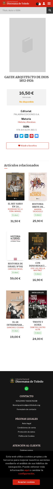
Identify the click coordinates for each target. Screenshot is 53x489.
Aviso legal (26, 423)
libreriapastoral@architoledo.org (26, 405)
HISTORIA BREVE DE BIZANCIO (37, 205)
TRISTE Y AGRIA (38, 323)
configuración (26, 473)
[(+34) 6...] (26, 389)
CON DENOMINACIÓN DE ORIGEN (37, 264)
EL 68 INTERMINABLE (15, 323)
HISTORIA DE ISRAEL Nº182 (15, 265)
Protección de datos (26, 432)
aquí (26, 470)
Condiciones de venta (26, 428)
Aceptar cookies (26, 482)
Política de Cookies (27, 436)
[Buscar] (49, 10)
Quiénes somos (26, 450)
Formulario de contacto (26, 409)
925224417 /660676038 (26, 401)
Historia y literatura (26, 122)
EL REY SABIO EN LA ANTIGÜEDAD (15, 205)
